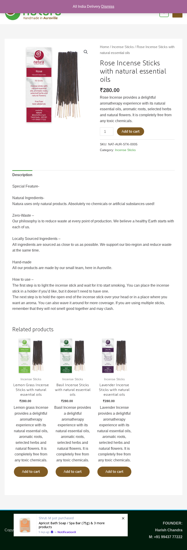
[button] (86, 52)
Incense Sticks (123, 47)
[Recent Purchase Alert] (71, 525)
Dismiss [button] (107, 6)
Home (104, 47)
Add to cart (131, 131)
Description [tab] (22, 175)
